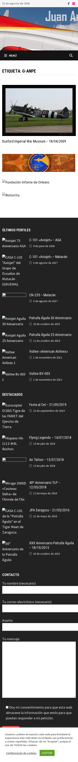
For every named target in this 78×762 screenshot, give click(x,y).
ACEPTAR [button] (47, 753)
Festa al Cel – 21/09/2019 (47, 405)
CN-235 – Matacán (42, 295)
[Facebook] (69, 3)
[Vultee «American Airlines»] (14, 352)
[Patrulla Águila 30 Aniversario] (14, 318)
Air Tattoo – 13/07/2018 (46, 460)
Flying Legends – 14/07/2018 (50, 437)
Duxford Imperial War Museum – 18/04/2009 (34, 141)
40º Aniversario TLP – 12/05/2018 (44, 484)
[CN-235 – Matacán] (14, 295)
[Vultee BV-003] (14, 374)
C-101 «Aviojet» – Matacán (48, 257)
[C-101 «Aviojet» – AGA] (14, 240)
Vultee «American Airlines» (48, 351)
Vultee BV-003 (39, 373)
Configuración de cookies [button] (21, 753)
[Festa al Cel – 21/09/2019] (14, 405)
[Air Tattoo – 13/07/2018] (14, 460)
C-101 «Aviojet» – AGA (45, 240)
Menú (13, 55)
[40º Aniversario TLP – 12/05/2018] (14, 483)
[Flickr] (73, 3)
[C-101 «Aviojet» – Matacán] (14, 257)
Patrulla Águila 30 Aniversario (50, 318)
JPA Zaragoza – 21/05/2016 (49, 510)
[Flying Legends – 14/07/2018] (14, 438)
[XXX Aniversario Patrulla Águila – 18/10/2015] (14, 543)
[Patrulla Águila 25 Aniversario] (14, 335)
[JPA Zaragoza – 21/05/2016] (14, 510)
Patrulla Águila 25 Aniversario (50, 335)
